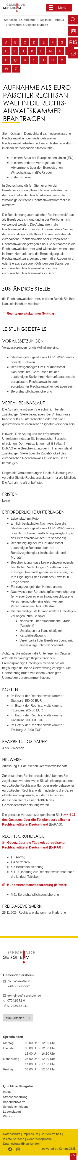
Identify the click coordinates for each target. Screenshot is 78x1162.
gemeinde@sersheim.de (24, 995)
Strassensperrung (15, 1097)
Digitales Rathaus (52, 19)
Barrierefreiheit (51, 1134)
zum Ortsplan (15, 1018)
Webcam (9, 1116)
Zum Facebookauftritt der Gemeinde (9, 1148)
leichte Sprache (13, 1139)
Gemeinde (28, 19)
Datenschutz (11, 1134)
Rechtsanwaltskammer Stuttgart (30, 313)
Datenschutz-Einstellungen (21, 1143)
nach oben (73, 1156)
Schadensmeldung (16, 1106)
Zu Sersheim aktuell (73, 31)
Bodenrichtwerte (14, 1102)
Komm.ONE (67, 1148)
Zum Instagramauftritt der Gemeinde (17, 1148)
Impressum (30, 1134)
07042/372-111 (17, 1005)
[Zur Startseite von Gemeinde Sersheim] (18, 7)
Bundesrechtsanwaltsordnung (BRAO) (36, 885)
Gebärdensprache (39, 1139)
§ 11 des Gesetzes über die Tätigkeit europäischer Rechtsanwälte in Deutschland (38, 819)
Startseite (10, 19)
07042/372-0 (16, 1000)
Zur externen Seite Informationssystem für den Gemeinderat (73, 43)
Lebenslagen (12, 1111)
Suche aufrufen (73, 19)
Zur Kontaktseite (73, 53)
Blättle (7, 1092)
